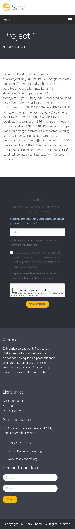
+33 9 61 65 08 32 (19, 443)
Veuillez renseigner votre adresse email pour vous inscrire (37, 221)
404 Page (9, 406)
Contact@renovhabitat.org (25, 451)
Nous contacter (13, 400)
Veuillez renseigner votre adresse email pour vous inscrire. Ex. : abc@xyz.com (34, 242)
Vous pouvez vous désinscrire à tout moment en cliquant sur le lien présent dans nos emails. (33, 275)
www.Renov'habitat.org (23, 459)
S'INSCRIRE (37, 304)
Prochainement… (13, 411)
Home (7, 46)
